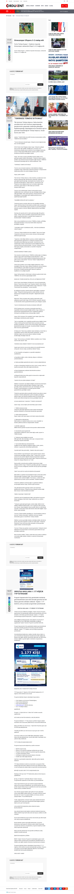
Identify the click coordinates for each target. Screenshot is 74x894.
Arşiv (21, 1)
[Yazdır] (9, 57)
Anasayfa (21, 888)
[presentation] (10, 11)
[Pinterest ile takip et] (63, 888)
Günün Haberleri (16, 1)
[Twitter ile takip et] (49, 888)
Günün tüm (64, 11)
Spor (42, 5)
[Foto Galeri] (67, 1)
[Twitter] (9, 49)
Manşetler (10, 1)
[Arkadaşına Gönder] (9, 55)
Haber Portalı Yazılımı (12, 892)
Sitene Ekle (25, 1)
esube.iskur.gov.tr (20, 705)
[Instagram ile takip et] (57, 888)
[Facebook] (9, 47)
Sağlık (46, 5)
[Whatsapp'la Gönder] (9, 53)
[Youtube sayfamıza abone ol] (52, 888)
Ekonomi (37, 5)
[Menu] (63, 6)
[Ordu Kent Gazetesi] (15, 5)
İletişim (29, 888)
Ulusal (51, 5)
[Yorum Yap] (9, 59)
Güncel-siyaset (30, 5)
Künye (25, 888)
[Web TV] (64, 1)
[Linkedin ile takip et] (54, 888)
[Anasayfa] (6, 1)
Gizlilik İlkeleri (34, 888)
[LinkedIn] (9, 51)
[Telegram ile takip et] (60, 888)
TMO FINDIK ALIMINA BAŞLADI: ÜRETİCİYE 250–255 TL (32, 11)
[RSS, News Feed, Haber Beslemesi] (66, 888)
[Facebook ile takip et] (46, 888)
